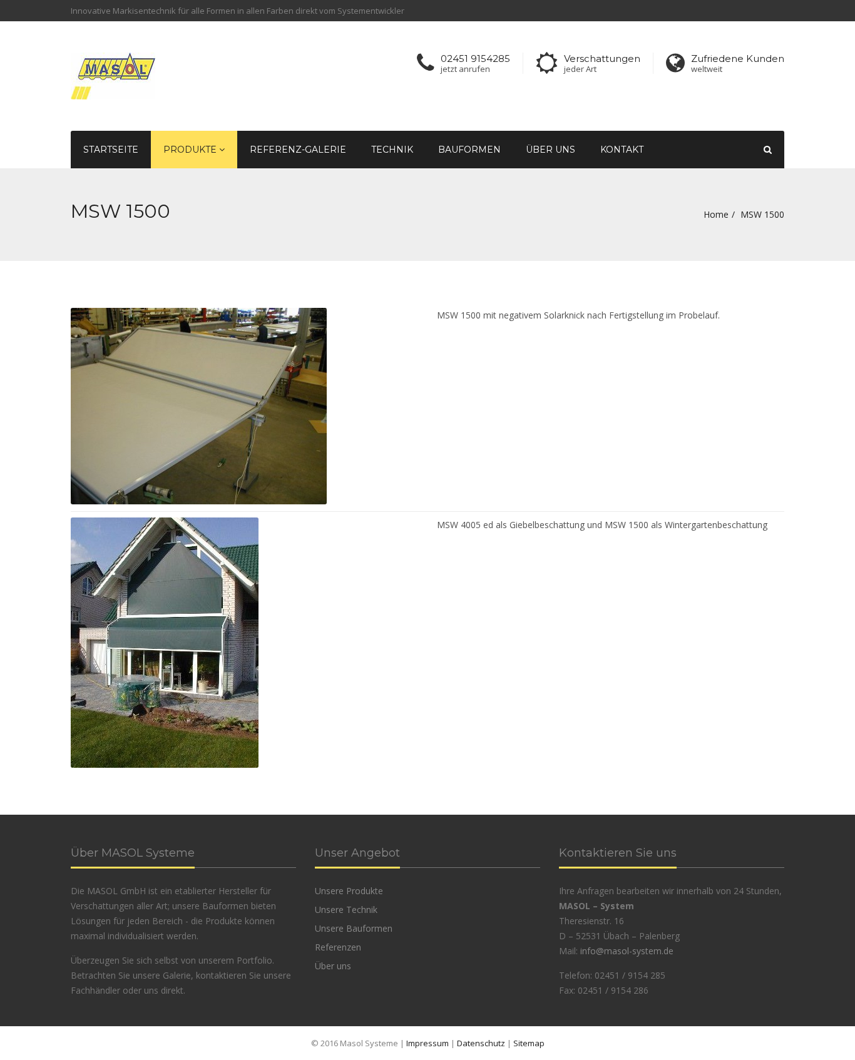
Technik (392, 149)
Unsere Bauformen (353, 928)
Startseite (110, 149)
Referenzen (338, 947)
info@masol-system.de (626, 951)
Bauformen (469, 149)
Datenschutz (481, 1043)
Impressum (427, 1043)
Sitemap (529, 1043)
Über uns (550, 149)
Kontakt (621, 149)
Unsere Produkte (349, 891)
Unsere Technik (346, 909)
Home (716, 214)
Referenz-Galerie (298, 149)
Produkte (191, 149)
